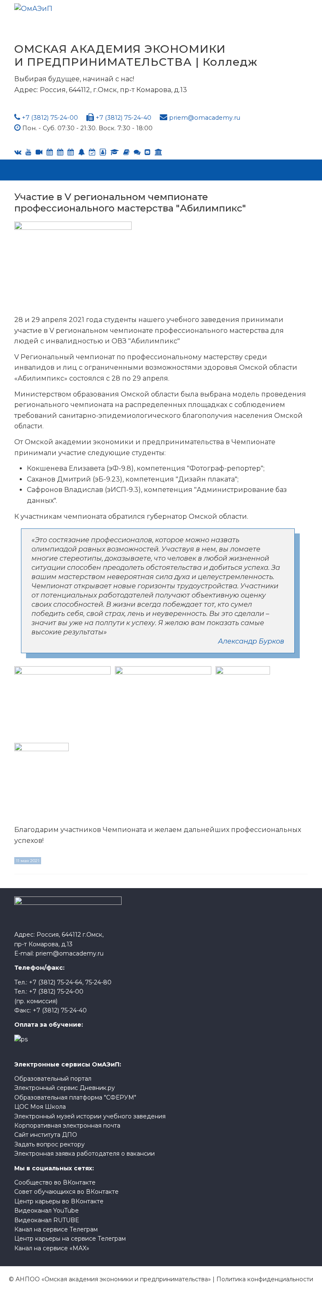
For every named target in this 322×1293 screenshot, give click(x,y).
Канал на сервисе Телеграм (56, 1229)
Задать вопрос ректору (49, 1144)
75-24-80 (98, 982)
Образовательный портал (52, 1078)
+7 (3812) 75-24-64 (55, 982)
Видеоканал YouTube (46, 1210)
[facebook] (103, 152)
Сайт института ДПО (45, 1134)
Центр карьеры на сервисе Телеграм (70, 1238)
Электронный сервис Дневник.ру (64, 1088)
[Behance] (50, 152)
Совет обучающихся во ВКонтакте (66, 1191)
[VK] (17, 152)
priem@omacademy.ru (204, 117)
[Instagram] (92, 152)
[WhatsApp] (81, 152)
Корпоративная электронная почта (67, 1125)
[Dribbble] (148, 152)
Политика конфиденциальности (264, 1279)
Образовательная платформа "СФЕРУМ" (75, 1097)
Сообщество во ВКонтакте (55, 1182)
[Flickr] (137, 152)
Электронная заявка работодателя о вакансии (84, 1153)
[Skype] (60, 152)
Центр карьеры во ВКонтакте (59, 1201)
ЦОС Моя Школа (40, 1106)
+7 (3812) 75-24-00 (50, 117)
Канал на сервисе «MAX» (51, 1248)
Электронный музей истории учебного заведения (90, 1116)
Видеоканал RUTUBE (46, 1220)
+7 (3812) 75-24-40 (123, 117)
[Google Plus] (126, 152)
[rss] (39, 152)
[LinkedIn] (114, 152)
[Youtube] (28, 152)
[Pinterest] (158, 152)
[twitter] (71, 152)
